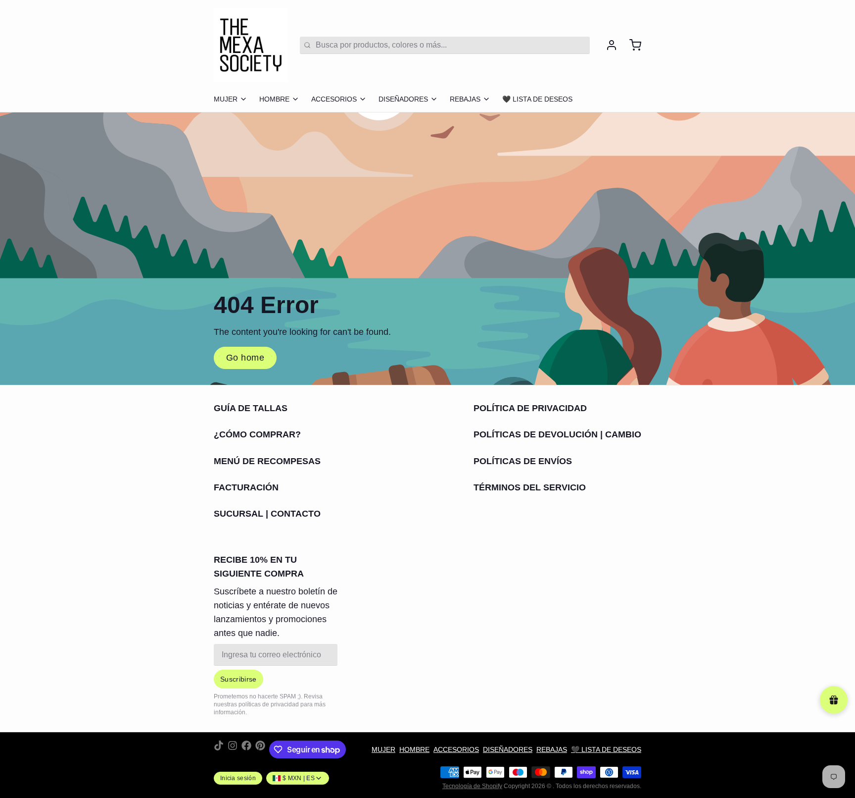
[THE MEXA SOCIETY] (251, 45)
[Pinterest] (260, 749)
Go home (245, 358)
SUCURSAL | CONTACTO (267, 514)
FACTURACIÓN (246, 487)
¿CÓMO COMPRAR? (257, 434)
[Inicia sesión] (608, 45)
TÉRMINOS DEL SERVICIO (530, 487)
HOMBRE (274, 99)
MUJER (226, 99)
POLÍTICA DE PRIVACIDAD (530, 408)
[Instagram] (233, 749)
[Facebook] (246, 749)
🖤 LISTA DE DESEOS (537, 99)
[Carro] (631, 45)
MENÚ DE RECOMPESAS (267, 461)
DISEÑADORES (403, 99)
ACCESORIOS (334, 99)
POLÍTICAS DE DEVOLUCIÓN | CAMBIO (557, 434)
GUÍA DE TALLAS (250, 408)
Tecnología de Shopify (472, 786)
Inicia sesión (238, 778)
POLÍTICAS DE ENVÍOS (523, 461)
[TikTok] (219, 749)
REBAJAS (465, 99)
